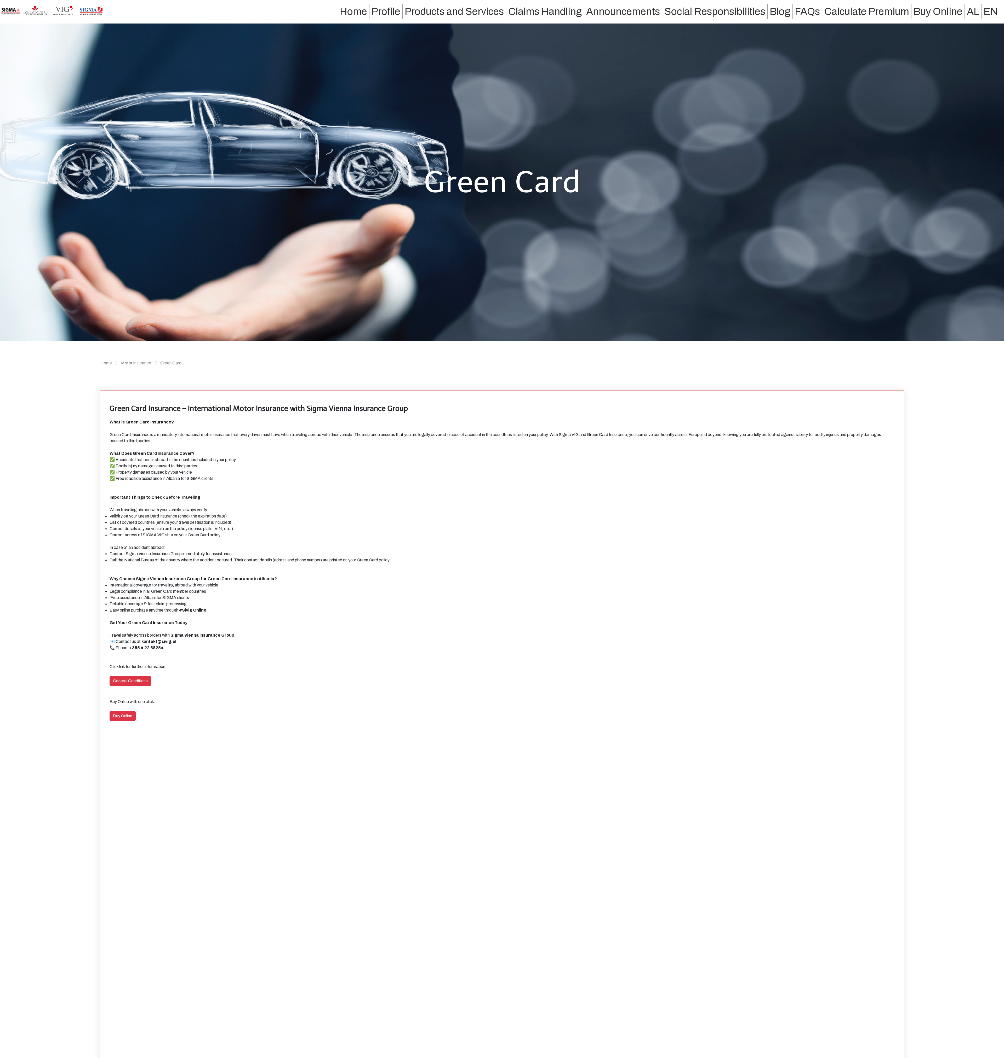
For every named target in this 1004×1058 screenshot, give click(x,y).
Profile (386, 11)
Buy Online (938, 11)
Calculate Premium (866, 11)
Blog (780, 11)
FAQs (807, 11)
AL (973, 11)
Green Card (170, 363)
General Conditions (130, 681)
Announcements (623, 11)
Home (353, 11)
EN (991, 11)
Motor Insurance (136, 363)
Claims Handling (545, 11)
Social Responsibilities (714, 11)
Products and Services (454, 11)
